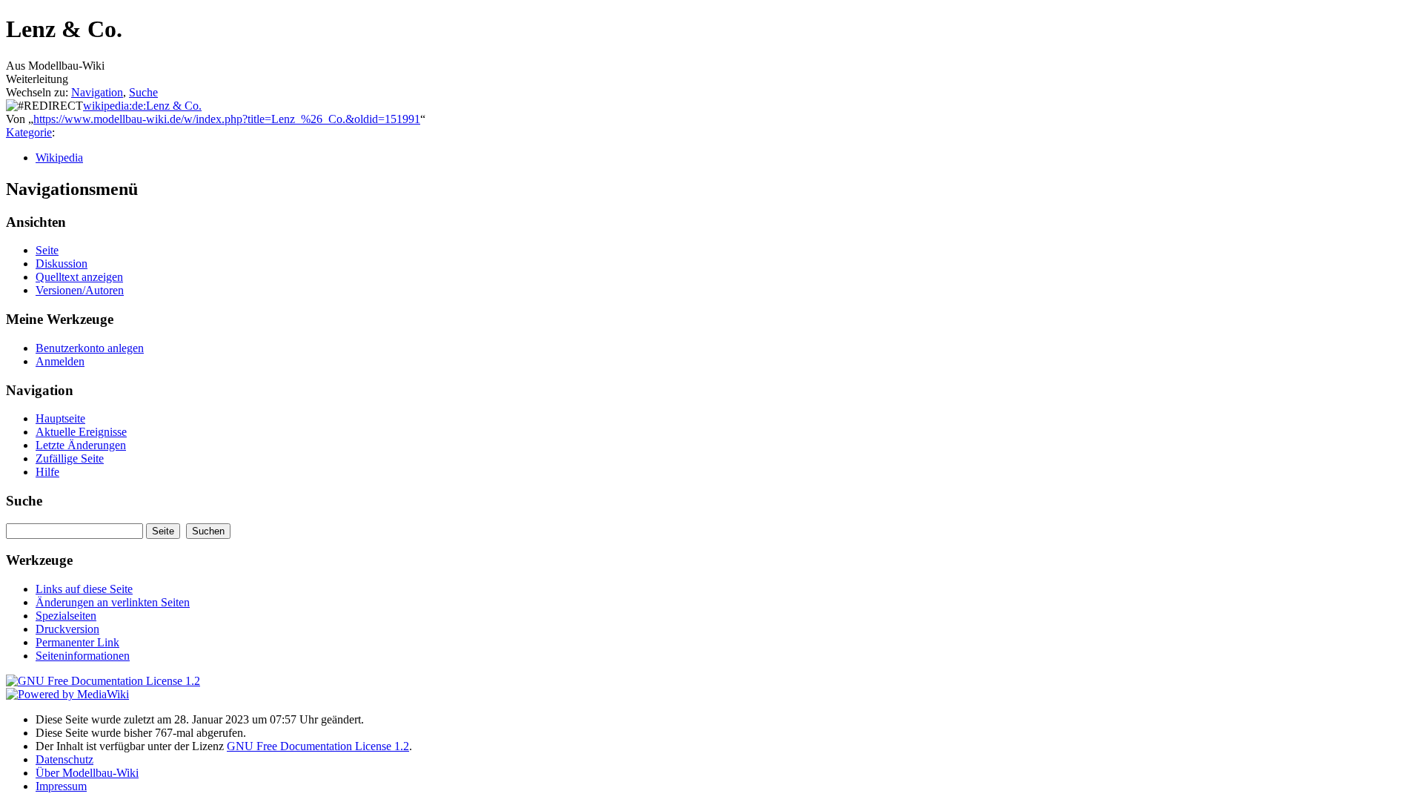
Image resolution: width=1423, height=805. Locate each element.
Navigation (97, 92)
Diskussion (61, 263)
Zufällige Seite (70, 458)
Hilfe (47, 472)
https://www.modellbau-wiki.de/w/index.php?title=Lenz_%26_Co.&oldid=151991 (226, 119)
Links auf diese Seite (84, 589)
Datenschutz (64, 759)
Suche (143, 92)
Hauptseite (60, 418)
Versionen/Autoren (80, 290)
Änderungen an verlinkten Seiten (113, 602)
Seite (47, 250)
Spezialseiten (66, 615)
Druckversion (67, 629)
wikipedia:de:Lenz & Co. (142, 105)
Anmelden (60, 361)
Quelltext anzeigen (79, 277)
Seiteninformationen (83, 655)
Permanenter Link (77, 642)
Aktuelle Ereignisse (81, 431)
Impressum (61, 786)
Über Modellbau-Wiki (87, 772)
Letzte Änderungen (81, 445)
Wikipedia (59, 157)
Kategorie (29, 132)
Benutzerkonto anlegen (90, 348)
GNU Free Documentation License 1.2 (318, 746)
